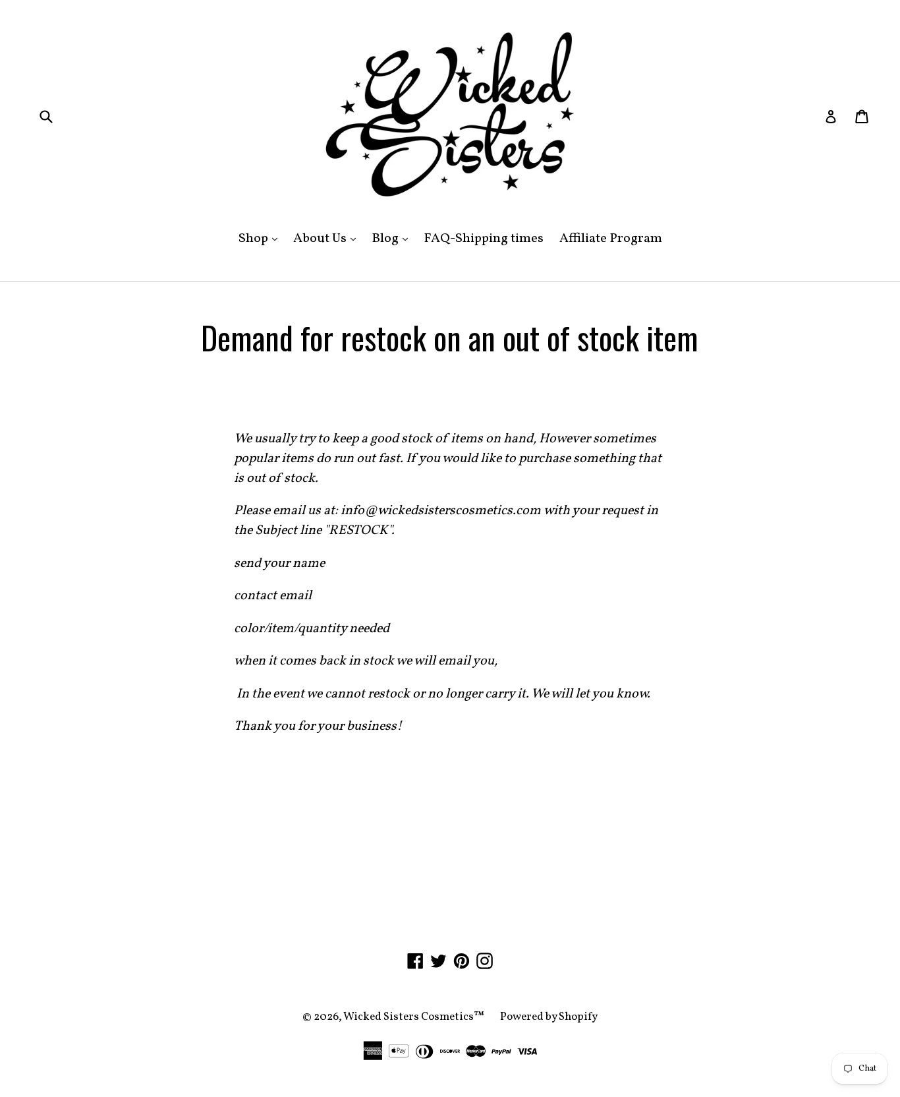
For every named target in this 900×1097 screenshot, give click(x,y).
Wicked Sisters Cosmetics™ (413, 1016)
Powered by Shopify (549, 1016)
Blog (393, 238)
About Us (327, 238)
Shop (261, 238)
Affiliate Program (610, 238)
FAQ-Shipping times (484, 238)
